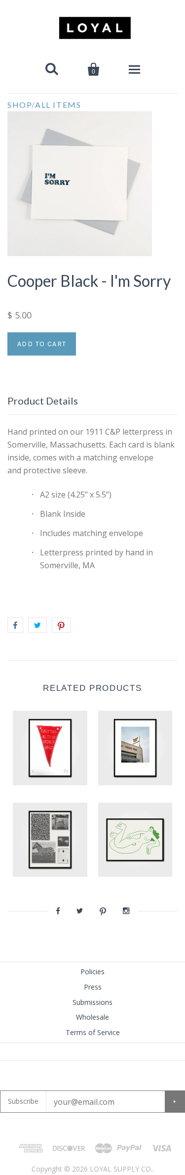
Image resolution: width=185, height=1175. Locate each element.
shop (19, 104)
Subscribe (23, 1101)
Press (93, 987)
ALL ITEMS (58, 104)
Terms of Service (93, 1032)
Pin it (61, 625)
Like (15, 625)
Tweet (37, 625)
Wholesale (92, 1017)
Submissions (92, 1002)
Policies (92, 971)
